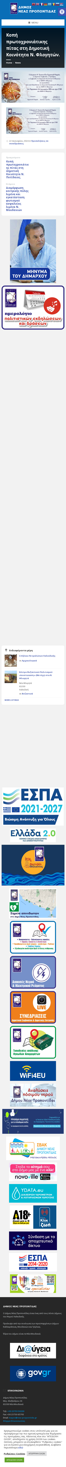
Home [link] (9, 62)
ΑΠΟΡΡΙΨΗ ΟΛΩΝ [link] (37, 1453)
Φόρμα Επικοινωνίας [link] (14, 1421)
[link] (62, 12)
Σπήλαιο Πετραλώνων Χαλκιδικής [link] (37, 655)
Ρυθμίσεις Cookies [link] (14, 1453)
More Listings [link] (12, 700)
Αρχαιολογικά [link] (29, 660)
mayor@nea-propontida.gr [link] (23, 1417)
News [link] (18, 62)
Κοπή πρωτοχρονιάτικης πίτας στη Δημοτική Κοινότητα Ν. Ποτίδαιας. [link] (17, 169)
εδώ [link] (20, 1447)
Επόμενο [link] (10, 184)
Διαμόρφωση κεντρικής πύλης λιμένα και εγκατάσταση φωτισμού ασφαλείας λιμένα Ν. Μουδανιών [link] (17, 199)
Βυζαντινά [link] (27, 693)
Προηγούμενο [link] (13, 157)
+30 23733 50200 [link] (15, 1411)
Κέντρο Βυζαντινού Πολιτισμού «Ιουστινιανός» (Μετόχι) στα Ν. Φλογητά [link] (35, 675)
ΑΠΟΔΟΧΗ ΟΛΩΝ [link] (14, 1459)
